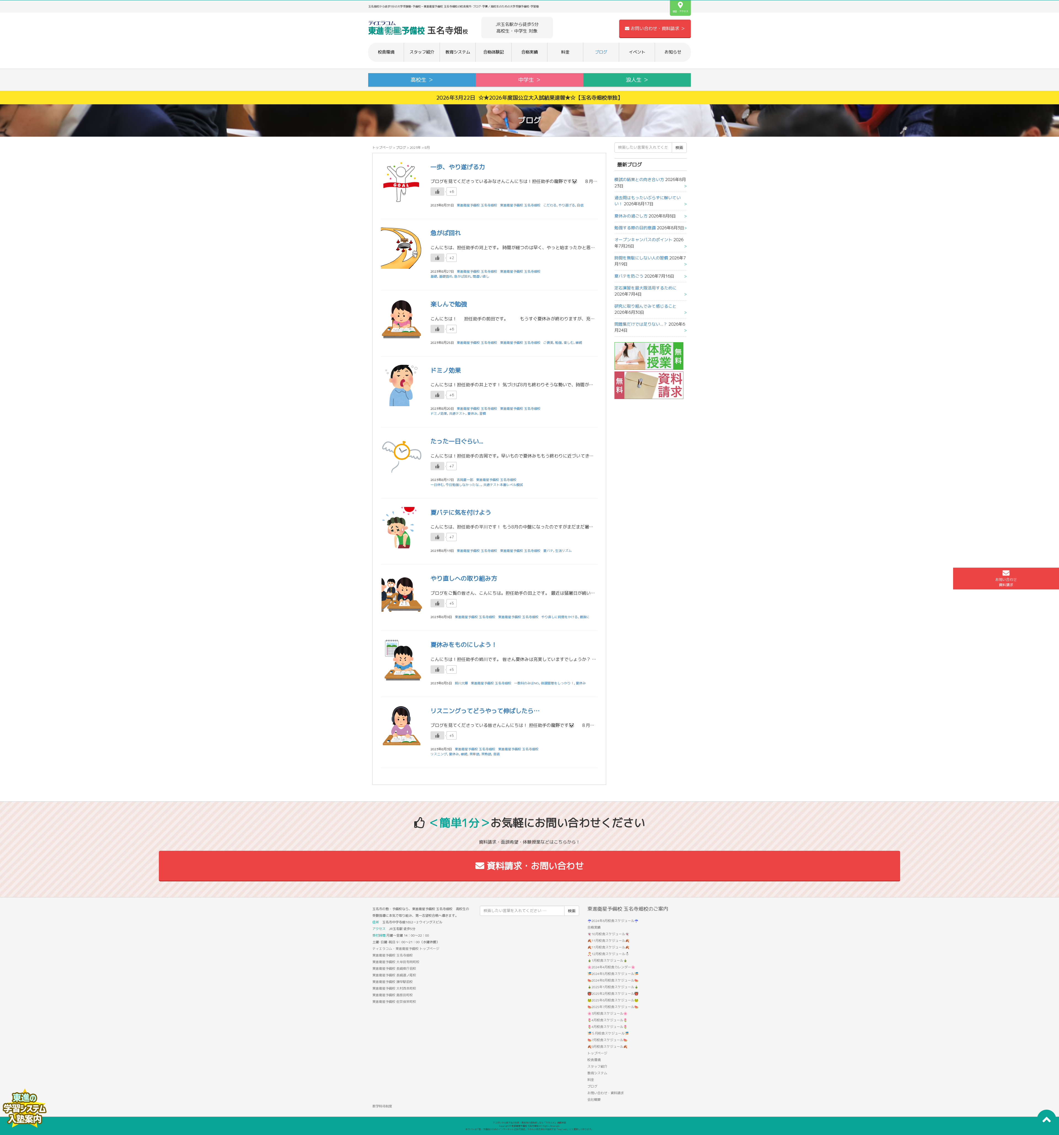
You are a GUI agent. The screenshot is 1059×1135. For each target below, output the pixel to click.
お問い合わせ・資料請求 (605, 1093)
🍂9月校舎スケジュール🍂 (607, 1046)
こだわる (550, 205)
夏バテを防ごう (628, 276)
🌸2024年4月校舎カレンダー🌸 (611, 967)
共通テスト (457, 413)
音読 (496, 754)
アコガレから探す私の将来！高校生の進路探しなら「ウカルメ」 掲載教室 (529, 1122)
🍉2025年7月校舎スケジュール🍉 (612, 1006)
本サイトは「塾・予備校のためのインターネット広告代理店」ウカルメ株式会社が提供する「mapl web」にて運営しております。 (529, 1129)
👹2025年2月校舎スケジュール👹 (612, 993)
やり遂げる (566, 205)
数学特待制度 (382, 1106)
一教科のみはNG (526, 683)
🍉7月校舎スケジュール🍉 (607, 1040)
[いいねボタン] (437, 191)
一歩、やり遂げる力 (457, 167)
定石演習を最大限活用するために (645, 288)
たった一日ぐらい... (456, 441)
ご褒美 (548, 342)
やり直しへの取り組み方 (463, 578)
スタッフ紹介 (422, 52)
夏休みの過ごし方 (631, 216)
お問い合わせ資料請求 (1006, 582)
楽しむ (569, 342)
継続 (579, 342)
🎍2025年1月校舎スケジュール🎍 (612, 987)
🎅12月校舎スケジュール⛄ (608, 953)
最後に (585, 617)
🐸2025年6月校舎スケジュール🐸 (612, 1000)
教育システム (457, 52)
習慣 (482, 413)
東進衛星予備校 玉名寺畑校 (520, 205)
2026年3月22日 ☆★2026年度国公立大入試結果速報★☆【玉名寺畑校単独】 (529, 97)
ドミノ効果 (445, 370)
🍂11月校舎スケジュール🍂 (608, 940)
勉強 (558, 342)
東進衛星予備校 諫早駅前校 (392, 981)
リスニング (438, 754)
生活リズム (563, 550)
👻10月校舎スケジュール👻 (608, 934)
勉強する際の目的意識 (635, 228)
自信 (580, 205)
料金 (565, 52)
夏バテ (548, 550)
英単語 (474, 754)
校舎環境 (386, 52)
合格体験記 (493, 52)
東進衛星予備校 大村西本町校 (394, 988)
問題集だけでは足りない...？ (640, 324)
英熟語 (486, 754)
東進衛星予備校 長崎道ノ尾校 (394, 975)
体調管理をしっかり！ (557, 683)
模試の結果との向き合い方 (639, 179)
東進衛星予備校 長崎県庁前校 (394, 968)
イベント (637, 52)
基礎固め (445, 276)
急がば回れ (445, 232)
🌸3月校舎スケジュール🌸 (607, 1013)
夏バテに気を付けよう (460, 512)
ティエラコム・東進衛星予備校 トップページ (405, 948)
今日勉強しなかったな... (463, 484)
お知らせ (673, 52)
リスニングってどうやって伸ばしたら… (485, 710)
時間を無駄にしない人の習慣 (641, 258)
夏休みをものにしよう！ (463, 644)
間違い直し (481, 276)
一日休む (437, 484)
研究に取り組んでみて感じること (645, 306)
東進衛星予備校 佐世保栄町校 (394, 1001)
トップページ (382, 147)
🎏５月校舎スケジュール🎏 (608, 1033)
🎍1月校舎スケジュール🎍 (607, 960)
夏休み (472, 413)
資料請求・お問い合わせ (534, 866)
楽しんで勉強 (448, 304)
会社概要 (594, 1099)
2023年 (415, 147)
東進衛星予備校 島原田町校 (392, 995)
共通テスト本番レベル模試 (503, 484)
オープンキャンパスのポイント (643, 240)
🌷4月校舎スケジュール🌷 (607, 1020)
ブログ (601, 52)
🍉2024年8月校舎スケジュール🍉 (612, 980)
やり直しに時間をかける (559, 617)
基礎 (433, 276)
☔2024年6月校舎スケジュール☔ (612, 920)
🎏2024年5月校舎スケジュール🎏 (612, 973)
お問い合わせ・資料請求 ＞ (657, 28)
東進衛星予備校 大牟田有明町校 (395, 961)
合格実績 (529, 52)
